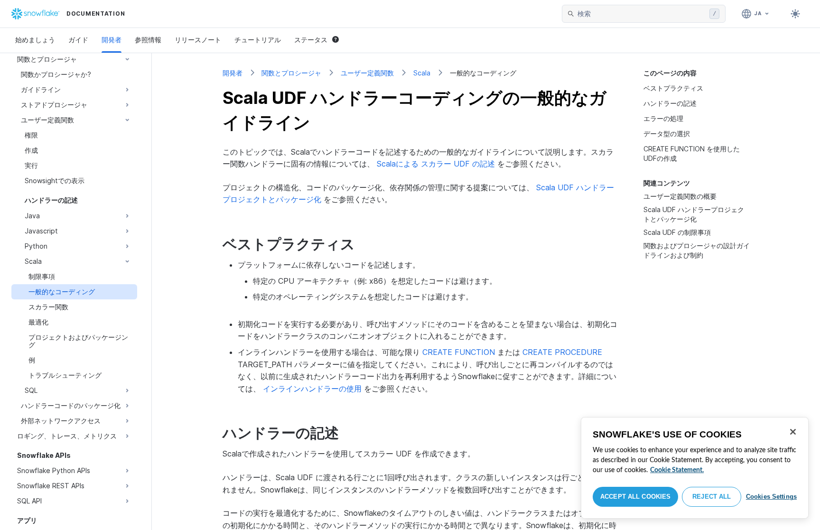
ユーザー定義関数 (367, 73)
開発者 (111, 40)
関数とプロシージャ (291, 73)
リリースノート (198, 40)
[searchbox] (642, 13)
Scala (421, 73)
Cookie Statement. (677, 470)
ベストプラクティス (673, 88)
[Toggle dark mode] (795, 13)
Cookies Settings (771, 496)
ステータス (310, 40)
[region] (695, 468)
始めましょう (35, 40)
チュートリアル (257, 40)
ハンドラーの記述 (670, 103)
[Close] (793, 431)
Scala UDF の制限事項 (677, 232)
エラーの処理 (663, 118)
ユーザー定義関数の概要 (680, 196)
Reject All (711, 496)
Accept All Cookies (635, 496)
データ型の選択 (666, 134)
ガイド (78, 40)
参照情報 (148, 40)
